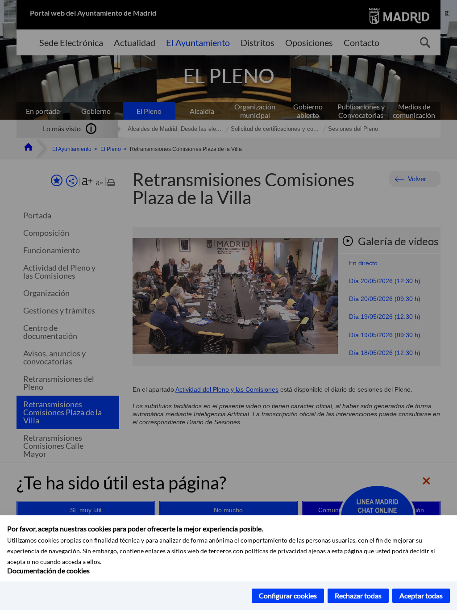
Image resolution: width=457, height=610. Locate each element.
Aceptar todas (421, 595)
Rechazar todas (358, 595)
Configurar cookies (288, 595)
